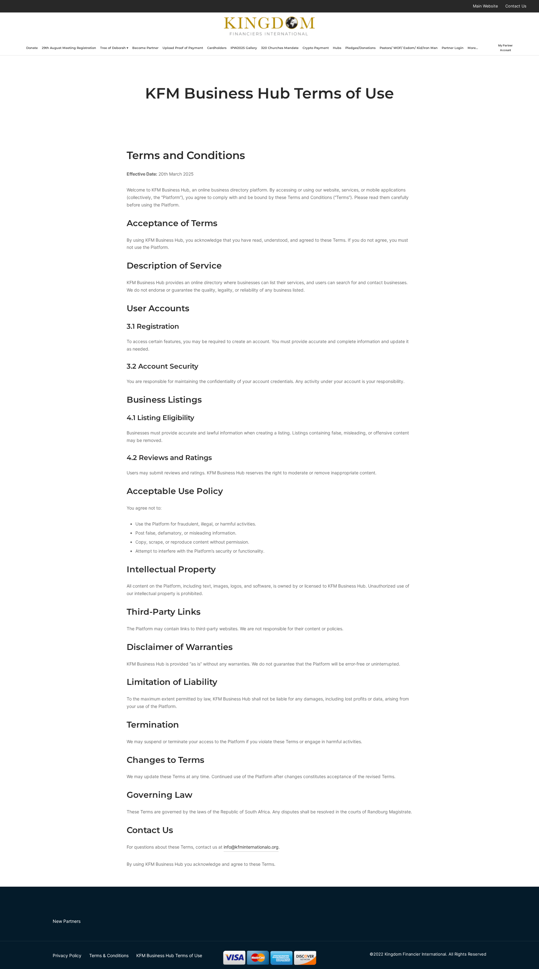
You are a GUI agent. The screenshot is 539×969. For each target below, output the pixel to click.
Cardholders (216, 48)
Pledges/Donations (360, 48)
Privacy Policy (67, 955)
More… (473, 48)
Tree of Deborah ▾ (114, 48)
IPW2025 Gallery (244, 48)
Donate (32, 48)
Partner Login (453, 48)
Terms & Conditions (109, 955)
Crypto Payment (316, 48)
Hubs (337, 48)
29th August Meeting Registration (69, 48)
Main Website (485, 6)
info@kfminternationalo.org (251, 847)
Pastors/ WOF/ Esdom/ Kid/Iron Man (409, 48)
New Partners (66, 921)
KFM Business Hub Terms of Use (169, 955)
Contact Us (516, 6)
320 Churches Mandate (280, 48)
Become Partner (145, 48)
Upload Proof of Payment (183, 48)
